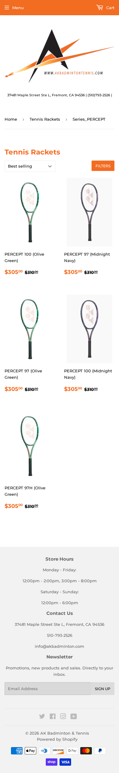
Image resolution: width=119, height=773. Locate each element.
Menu (18, 7)
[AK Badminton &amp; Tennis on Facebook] (52, 717)
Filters (103, 166)
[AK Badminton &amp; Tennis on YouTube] (73, 717)
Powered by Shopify (57, 739)
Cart (109, 7)
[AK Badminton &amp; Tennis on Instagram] (63, 717)
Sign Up (102, 688)
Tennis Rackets (45, 119)
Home (11, 119)
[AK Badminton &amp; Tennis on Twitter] (42, 717)
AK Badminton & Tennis (64, 733)
